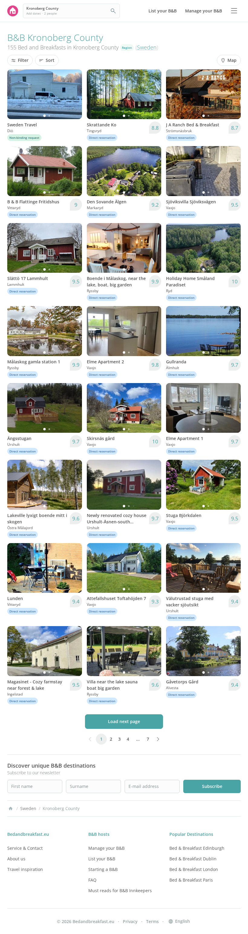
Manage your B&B (106, 848)
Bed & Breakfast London (193, 869)
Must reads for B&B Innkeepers (120, 890)
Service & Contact (25, 848)
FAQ (92, 880)
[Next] (73, 94)
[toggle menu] (234, 10)
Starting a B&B (103, 869)
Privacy (130, 921)
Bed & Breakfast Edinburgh (196, 848)
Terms (152, 921)
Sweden (147, 47)
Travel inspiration (25, 869)
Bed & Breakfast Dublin (193, 859)
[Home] (10, 808)
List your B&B (101, 859)
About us (16, 859)
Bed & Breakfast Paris (191, 880)
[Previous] (15, 94)
